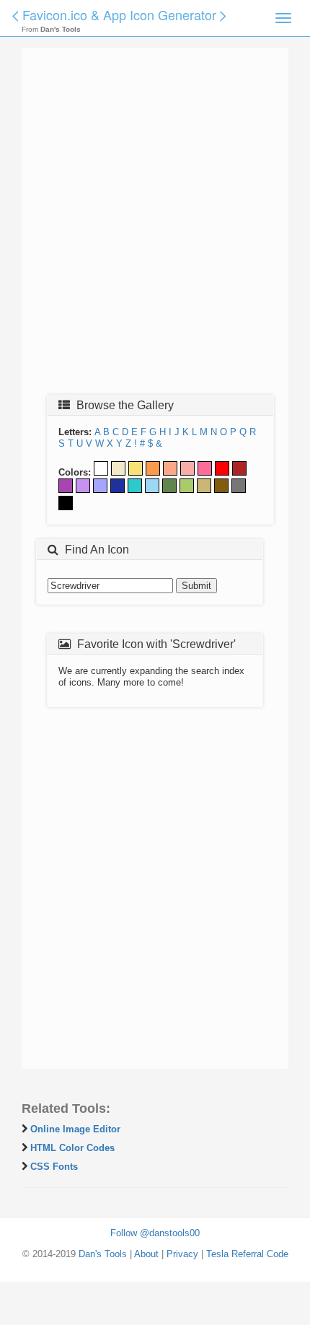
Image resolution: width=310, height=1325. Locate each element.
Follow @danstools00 (155, 1233)
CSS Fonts (54, 1166)
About (146, 1254)
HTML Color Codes (72, 1147)
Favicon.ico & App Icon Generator (119, 14)
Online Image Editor (75, 1129)
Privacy (182, 1254)
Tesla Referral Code (247, 1254)
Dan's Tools (103, 1254)
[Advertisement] (155, 225)
